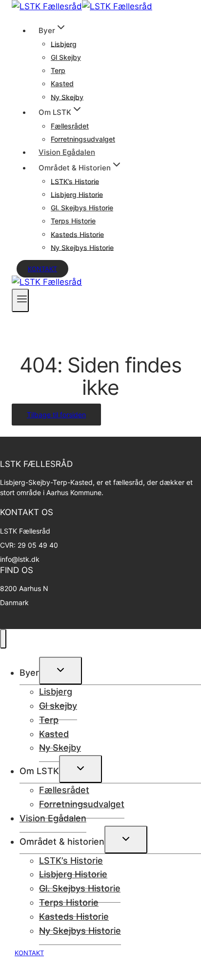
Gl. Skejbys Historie (82, 208)
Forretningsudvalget (83, 139)
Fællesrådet (70, 126)
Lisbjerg (64, 43)
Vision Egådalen (67, 152)
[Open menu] (20, 300)
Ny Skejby (67, 97)
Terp (58, 70)
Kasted (62, 83)
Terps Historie (73, 221)
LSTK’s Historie (75, 181)
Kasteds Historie (77, 234)
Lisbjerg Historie (77, 194)
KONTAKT (29, 953)
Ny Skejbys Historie (82, 247)
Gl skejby (66, 57)
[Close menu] (3, 638)
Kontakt (42, 269)
